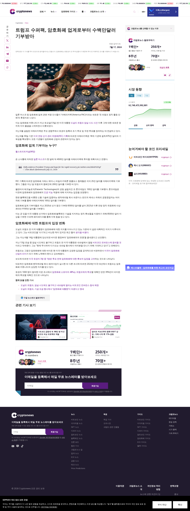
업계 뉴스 (75, 453)
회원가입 (95, 386)
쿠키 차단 (162, 504)
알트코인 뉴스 (76, 435)
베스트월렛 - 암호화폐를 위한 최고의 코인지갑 (152, 267)
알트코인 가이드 (143, 435)
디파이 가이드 (143, 431)
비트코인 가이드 (143, 420)
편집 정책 (173, 422)
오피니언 (107, 423)
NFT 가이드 (142, 427)
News (26, 23)
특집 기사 (107, 420)
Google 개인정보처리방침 (83, 391)
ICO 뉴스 (74, 457)
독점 (105, 414)
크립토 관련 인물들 (111, 427)
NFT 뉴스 (75, 427)
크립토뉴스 (173, 414)
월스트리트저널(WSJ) (25, 151)
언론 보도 (75, 442)
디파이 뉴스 (76, 431)
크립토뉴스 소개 (97, 11)
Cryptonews (19, 23)
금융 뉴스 (75, 461)
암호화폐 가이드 (68, 11)
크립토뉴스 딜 (76, 450)
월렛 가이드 (142, 446)
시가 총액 (173, 429)
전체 (42, 11)
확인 (180, 504)
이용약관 (120, 485)
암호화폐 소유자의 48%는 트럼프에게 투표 (71, 272)
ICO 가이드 (141, 442)
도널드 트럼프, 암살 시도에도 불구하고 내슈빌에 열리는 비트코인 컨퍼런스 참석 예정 (60, 285)
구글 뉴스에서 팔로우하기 (34, 297)
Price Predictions (78, 468)
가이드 (140, 414)
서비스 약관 (98, 391)
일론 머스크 (39, 159)
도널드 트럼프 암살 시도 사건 (84, 122)
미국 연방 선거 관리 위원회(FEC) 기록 (50, 136)
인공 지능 (48, 192)
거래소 (171, 426)
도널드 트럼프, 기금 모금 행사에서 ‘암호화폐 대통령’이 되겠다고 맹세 (52, 289)
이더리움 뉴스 (76, 423)
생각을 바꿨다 (82, 232)
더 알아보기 (165, 157)
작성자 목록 (164, 67)
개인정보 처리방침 (153, 487)
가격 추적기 (173, 433)
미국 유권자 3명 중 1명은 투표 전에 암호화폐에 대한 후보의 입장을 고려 (62, 258)
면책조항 (174, 485)
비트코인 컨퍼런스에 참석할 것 (107, 242)
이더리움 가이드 (143, 423)
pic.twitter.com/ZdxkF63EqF (89, 167)
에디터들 (172, 418)
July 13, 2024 (51, 169)
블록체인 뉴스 (76, 438)
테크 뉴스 (75, 465)
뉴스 (53, 11)
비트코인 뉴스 (76, 420)
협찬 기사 (75, 446)
